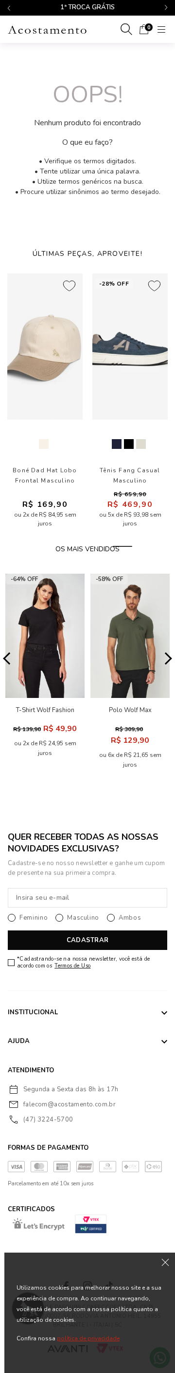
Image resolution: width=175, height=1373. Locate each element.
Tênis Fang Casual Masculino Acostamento (130, 475)
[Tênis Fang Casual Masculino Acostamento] (130, 346)
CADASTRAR (87, 940)
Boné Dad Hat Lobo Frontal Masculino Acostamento (45, 475)
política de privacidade (88, 1338)
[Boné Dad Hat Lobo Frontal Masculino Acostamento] (45, 346)
